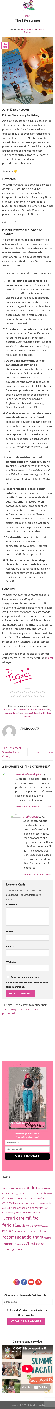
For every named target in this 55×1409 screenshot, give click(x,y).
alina (4, 1188)
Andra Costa (30, 816)
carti (27, 16)
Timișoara (35, 1243)
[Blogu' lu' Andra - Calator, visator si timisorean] (29, 5)
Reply (50, 806)
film (40, 1207)
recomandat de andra (31, 712)
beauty (5, 1194)
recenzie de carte (12, 712)
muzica (45, 1226)
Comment (12, 904)
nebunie (7, 1231)
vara (25, 1250)
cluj (35, 1198)
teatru (24, 1244)
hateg (12, 1213)
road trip (47, 1238)
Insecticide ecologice (28, 774)
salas (19, 1244)
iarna (18, 1212)
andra (31, 1187)
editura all (19, 1203)
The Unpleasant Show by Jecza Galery (11, 752)
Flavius (47, 1208)
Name (10, 931)
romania (9, 1243)
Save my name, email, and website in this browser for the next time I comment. (27, 982)
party (16, 1231)
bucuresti (34, 1194)
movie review (34, 1225)
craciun (40, 1198)
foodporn (6, 1212)
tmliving (8, 1249)
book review (23, 709)
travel (19, 1249)
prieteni (23, 1231)
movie (21, 1225)
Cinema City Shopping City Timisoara (20, 1198)
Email (10, 946)
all (8, 1188)
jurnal (30, 1213)
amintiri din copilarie (17, 1188)
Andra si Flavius (44, 1188)
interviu (24, 1213)
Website (11, 961)
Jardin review (45, 752)
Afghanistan (10, 709)
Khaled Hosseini (42, 709)
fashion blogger (29, 1207)
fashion (15, 1207)
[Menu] (4, 5)
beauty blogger (14, 1194)
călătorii (8, 1203)
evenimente (31, 1203)
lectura (36, 1212)
